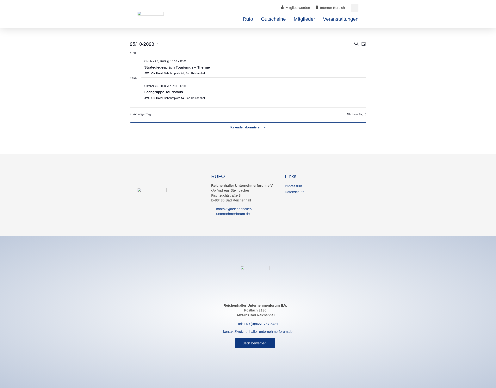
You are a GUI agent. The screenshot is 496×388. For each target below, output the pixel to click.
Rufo (248, 19)
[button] (354, 8)
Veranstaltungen (340, 19)
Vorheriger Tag (142, 114)
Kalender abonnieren (245, 127)
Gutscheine (273, 19)
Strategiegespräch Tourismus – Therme (177, 67)
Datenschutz (294, 192)
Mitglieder (304, 19)
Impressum (293, 186)
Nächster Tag (355, 114)
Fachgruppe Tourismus (163, 91)
